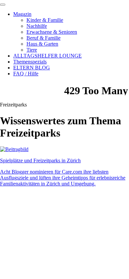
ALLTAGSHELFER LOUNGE (47, 56)
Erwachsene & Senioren (51, 32)
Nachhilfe (36, 26)
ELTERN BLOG (31, 67)
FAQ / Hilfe (25, 73)
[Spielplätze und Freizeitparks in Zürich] (14, 149)
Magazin (22, 14)
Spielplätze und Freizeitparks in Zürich (40, 160)
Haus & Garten (42, 44)
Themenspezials (30, 61)
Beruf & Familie (43, 38)
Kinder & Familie (44, 20)
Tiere (31, 50)
